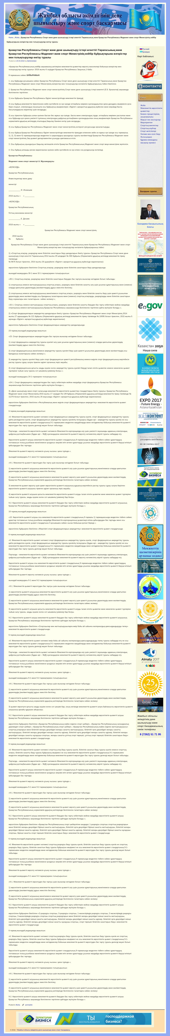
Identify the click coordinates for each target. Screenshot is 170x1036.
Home (11, 38)
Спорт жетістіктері (148, 131)
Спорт (143, 97)
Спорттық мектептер (149, 125)
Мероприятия (146, 122)
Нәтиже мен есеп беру (150, 134)
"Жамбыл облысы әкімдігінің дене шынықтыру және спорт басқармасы (43, 1030)
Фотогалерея (146, 137)
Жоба (17, 38)
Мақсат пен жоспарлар (151, 120)
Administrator (32, 61)
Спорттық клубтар (148, 128)
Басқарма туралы (148, 191)
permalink (28, 1005)
